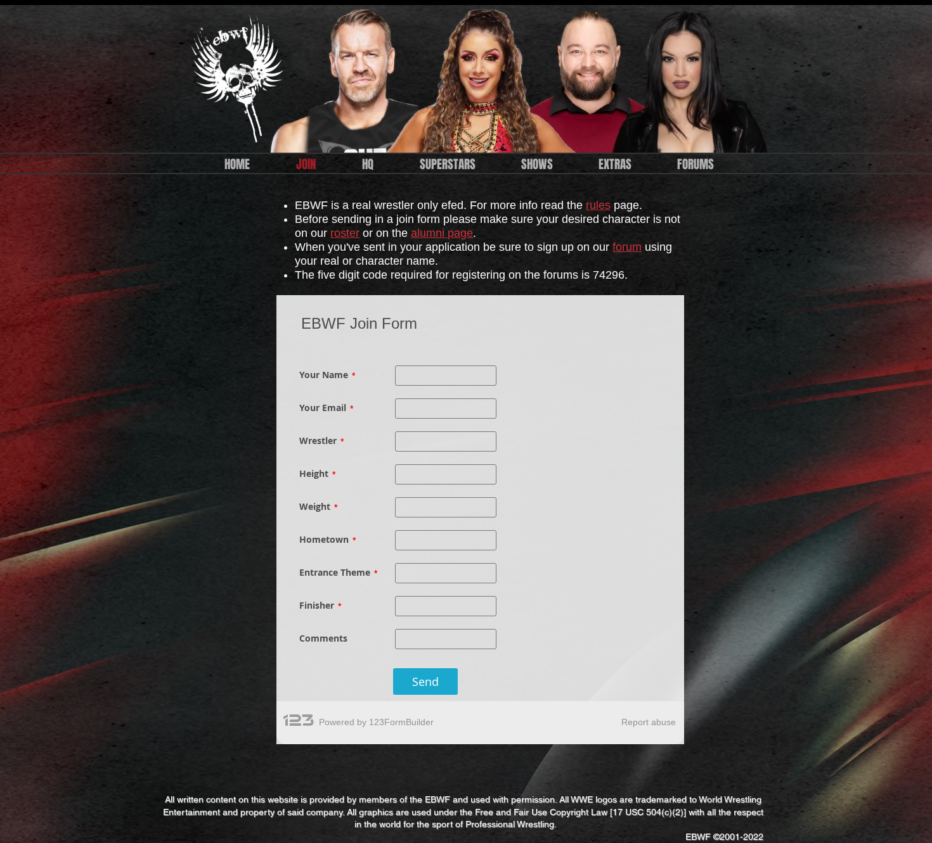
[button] (367, 164)
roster (344, 233)
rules (598, 205)
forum (627, 247)
